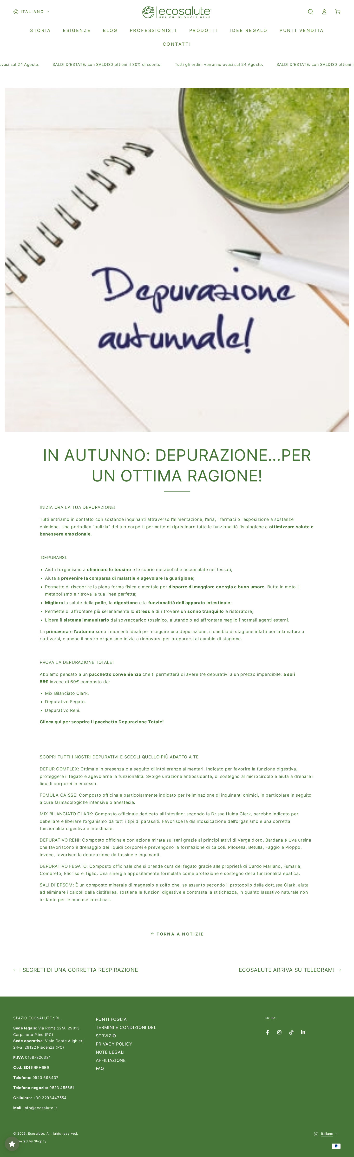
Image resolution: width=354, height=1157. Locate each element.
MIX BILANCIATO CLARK (66, 813)
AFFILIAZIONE (111, 1060)
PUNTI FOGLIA (111, 1019)
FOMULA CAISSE (58, 795)
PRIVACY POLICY (114, 1043)
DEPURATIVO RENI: (60, 840)
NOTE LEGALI (110, 1052)
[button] (310, 12)
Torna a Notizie (180, 934)
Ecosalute (36, 1133)
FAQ (100, 1068)
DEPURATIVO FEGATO (63, 866)
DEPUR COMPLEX (59, 768)
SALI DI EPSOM (56, 884)
